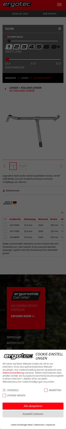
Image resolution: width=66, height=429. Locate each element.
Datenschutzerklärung (13, 372)
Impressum (50, 425)
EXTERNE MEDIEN (16, 395)
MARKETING (55, 390)
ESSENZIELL (13, 390)
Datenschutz (39, 425)
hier (16, 375)
